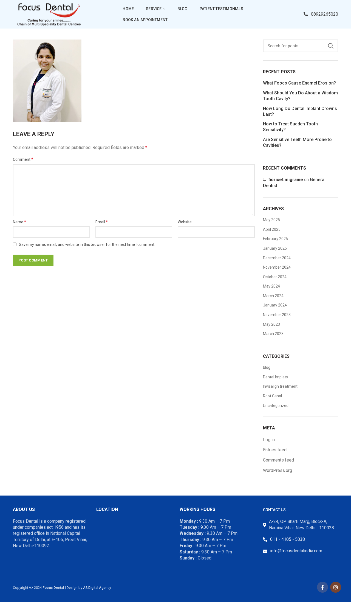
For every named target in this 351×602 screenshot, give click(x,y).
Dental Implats (275, 377)
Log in (269, 439)
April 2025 (272, 229)
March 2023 (273, 333)
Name (19, 221)
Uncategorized (275, 405)
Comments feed (278, 460)
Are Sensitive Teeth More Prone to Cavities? (297, 142)
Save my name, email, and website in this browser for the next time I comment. (87, 244)
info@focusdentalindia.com (296, 550)
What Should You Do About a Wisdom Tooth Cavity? (300, 95)
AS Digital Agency (97, 588)
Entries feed (275, 449)
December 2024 (277, 258)
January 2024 (275, 305)
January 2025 (275, 248)
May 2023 (271, 324)
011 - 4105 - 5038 (287, 539)
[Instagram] (335, 587)
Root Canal (272, 396)
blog (266, 367)
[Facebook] (322, 587)
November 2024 (277, 267)
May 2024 (271, 286)
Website (185, 222)
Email (101, 221)
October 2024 (275, 277)
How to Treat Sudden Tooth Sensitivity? (290, 126)
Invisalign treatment (280, 386)
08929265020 (324, 14)
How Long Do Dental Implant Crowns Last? (300, 111)
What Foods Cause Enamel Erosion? (299, 83)
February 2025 (275, 239)
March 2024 (273, 296)
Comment (23, 159)
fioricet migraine (285, 179)
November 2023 (277, 315)
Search (331, 46)
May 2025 (271, 220)
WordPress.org (277, 470)
